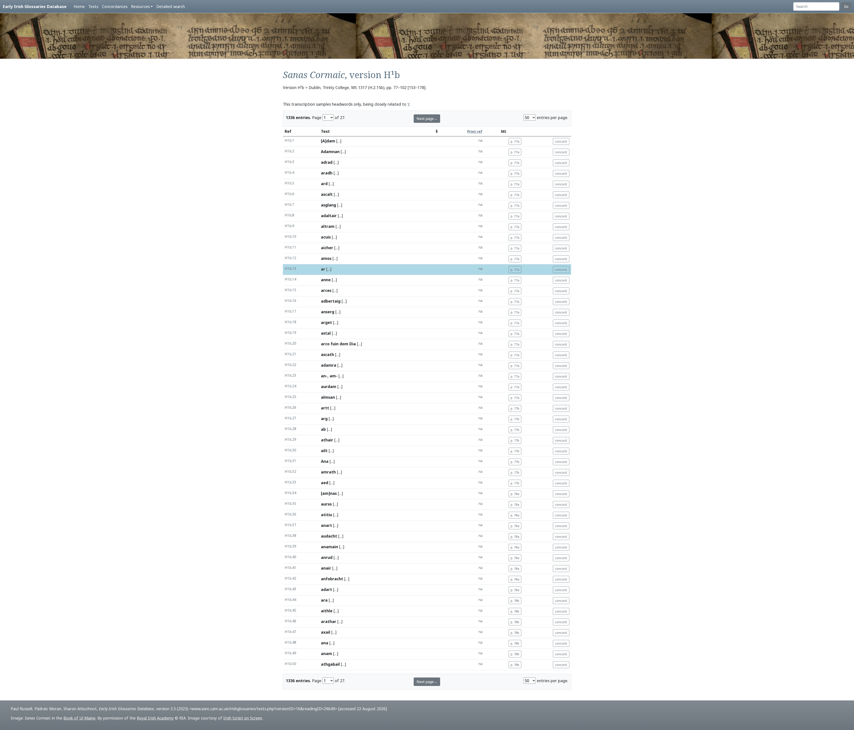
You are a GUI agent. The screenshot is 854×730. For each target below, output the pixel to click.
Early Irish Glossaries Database (34, 6)
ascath (327, 354)
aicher (327, 247)
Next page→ (427, 118)
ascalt (327, 194)
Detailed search (170, 6)
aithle (326, 610)
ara (324, 600)
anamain (329, 546)
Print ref (474, 131)
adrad (326, 162)
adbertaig (330, 301)
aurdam (328, 386)
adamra (328, 365)
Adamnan (330, 151)
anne (326, 279)
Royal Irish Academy (155, 718)
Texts (93, 6)
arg (324, 418)
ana (324, 642)
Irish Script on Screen (242, 718)
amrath (328, 472)
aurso (326, 504)
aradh (326, 173)
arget (326, 322)
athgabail (330, 664)
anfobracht (332, 578)
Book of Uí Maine (79, 718)
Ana (324, 461)
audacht (329, 536)
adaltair (329, 215)
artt (325, 407)
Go (846, 6)
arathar (328, 621)
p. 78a (515, 494)
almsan (328, 397)
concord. (561, 141)
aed (324, 482)
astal (326, 333)
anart (326, 525)
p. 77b (515, 408)
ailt (324, 450)
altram (327, 226)
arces (326, 290)
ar (323, 269)
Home (79, 6)
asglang (328, 205)
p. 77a (515, 141)
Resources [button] (140, 6)
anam (326, 653)
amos (326, 258)
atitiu (326, 514)
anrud (326, 557)
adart (326, 589)
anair (326, 568)
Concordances (114, 6)
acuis (326, 237)
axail (325, 632)
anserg (327, 311)
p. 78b (515, 601)
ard (324, 183)
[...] (338, 141)
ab (323, 429)
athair (327, 440)
